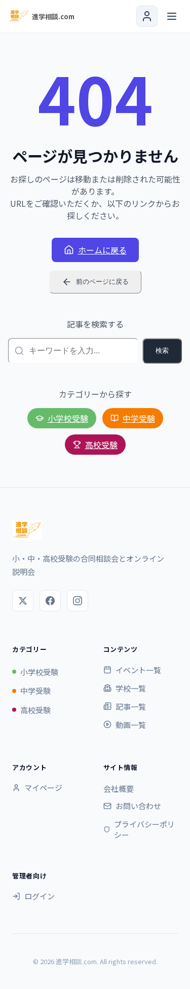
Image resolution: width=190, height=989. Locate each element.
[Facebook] (50, 600)
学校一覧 (131, 688)
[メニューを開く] (172, 16)
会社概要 (118, 788)
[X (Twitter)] (22, 600)
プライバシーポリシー (144, 829)
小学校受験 (68, 418)
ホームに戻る (102, 250)
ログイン (39, 896)
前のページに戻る (102, 281)
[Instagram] (77, 600)
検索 (162, 350)
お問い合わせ (138, 805)
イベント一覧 (138, 670)
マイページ (43, 787)
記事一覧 (131, 706)
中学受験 (139, 418)
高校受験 (101, 444)
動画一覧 (131, 724)
